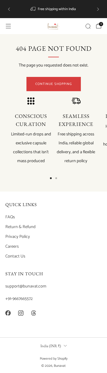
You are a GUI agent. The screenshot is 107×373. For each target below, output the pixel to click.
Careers (12, 246)
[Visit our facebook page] (7, 313)
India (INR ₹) (50, 345)
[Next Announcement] (98, 9)
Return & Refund (20, 226)
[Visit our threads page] (33, 313)
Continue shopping (53, 84)
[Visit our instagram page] (20, 313)
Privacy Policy (17, 236)
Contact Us (15, 256)
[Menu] (8, 26)
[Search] (88, 26)
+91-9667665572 (19, 298)
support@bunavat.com (25, 286)
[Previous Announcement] (8, 9)
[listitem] (53, 9)
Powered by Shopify (53, 358)
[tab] (51, 178)
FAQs (10, 217)
